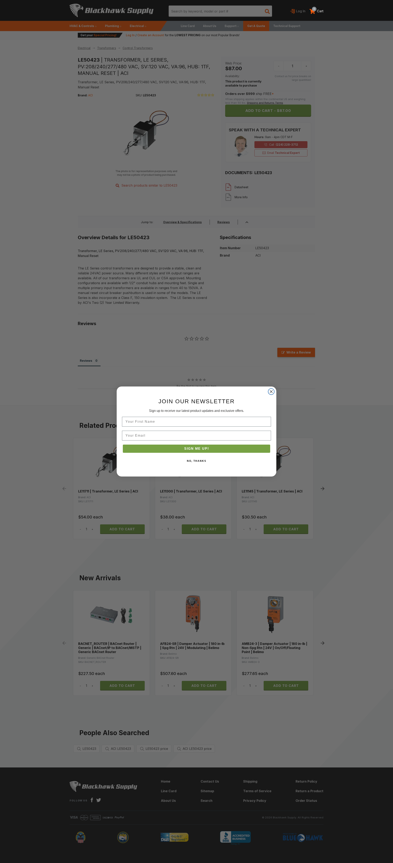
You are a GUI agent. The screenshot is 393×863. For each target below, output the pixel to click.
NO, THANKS (196, 461)
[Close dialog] (271, 392)
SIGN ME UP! (196, 448)
